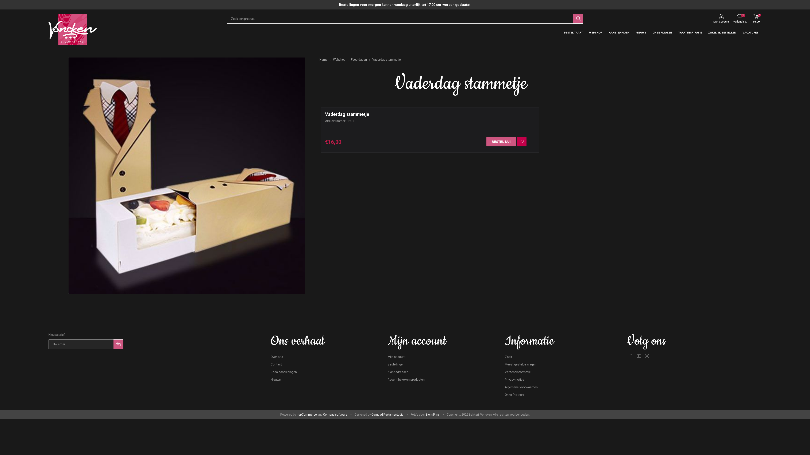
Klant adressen (398, 372)
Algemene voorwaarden (521, 387)
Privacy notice (514, 379)
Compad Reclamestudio (387, 414)
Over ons (277, 357)
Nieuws (276, 379)
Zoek (508, 357)
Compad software (335, 414)
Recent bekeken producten (406, 379)
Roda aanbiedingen (284, 372)
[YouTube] (639, 356)
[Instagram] (647, 356)
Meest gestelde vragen (520, 364)
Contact (276, 364)
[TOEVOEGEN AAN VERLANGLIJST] (521, 141)
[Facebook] (631, 356)
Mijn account (721, 21)
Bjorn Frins (433, 414)
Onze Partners (515, 395)
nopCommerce (307, 414)
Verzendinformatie (518, 372)
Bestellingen (396, 364)
